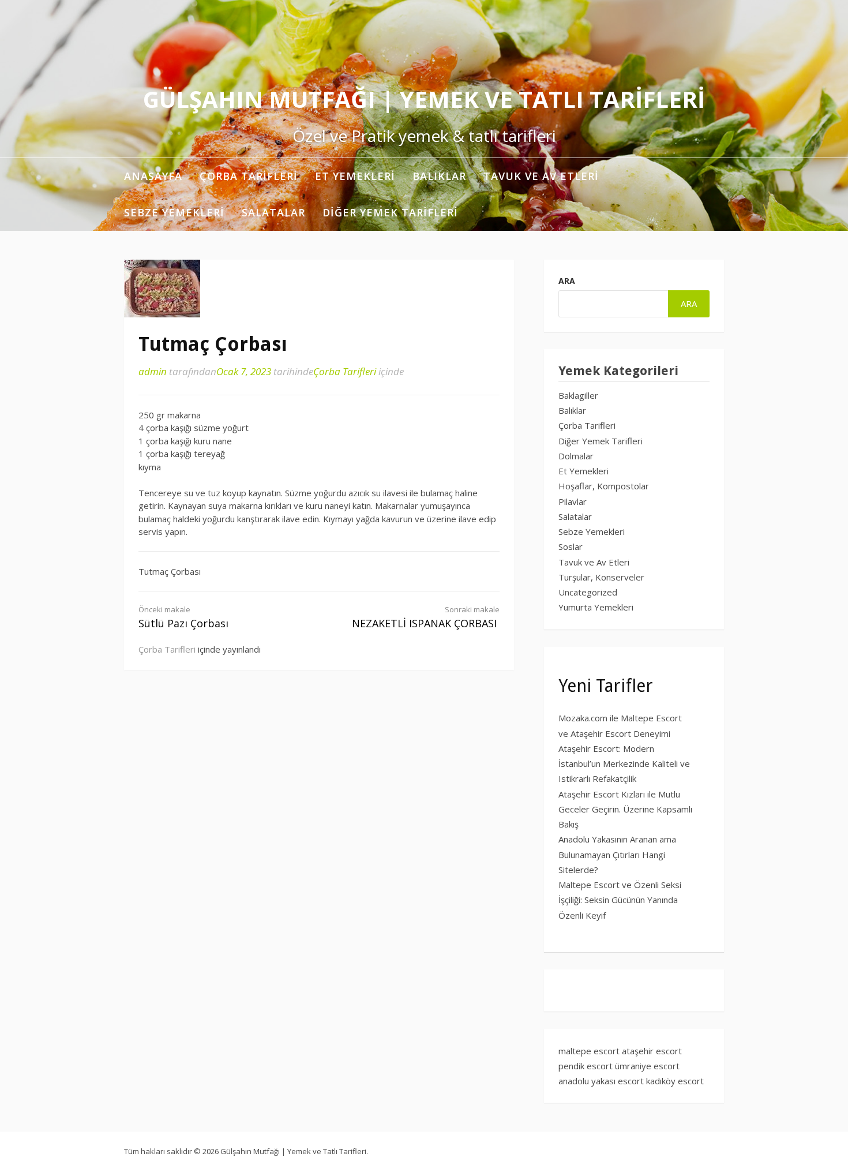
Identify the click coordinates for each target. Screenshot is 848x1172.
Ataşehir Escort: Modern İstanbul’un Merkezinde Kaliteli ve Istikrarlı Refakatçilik (624, 764)
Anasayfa (153, 176)
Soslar (570, 546)
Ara (566, 280)
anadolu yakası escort (601, 1081)
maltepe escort (589, 1051)
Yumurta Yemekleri (595, 607)
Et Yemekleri (355, 176)
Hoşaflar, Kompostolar (603, 486)
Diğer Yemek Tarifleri (390, 212)
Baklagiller (578, 395)
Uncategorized (587, 592)
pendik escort (585, 1066)
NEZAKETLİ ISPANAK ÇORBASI (426, 617)
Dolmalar (576, 456)
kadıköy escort (675, 1081)
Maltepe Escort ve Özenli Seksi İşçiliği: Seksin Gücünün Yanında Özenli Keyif (619, 900)
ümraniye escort (647, 1066)
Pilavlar (572, 501)
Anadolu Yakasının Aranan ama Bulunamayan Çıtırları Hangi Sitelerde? (617, 854)
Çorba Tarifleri (249, 176)
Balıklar (439, 176)
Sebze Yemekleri (174, 212)
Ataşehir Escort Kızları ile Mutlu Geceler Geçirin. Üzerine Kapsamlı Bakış (625, 809)
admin (152, 371)
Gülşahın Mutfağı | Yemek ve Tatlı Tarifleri (424, 99)
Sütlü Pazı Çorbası (183, 617)
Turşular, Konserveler (601, 577)
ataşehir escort (652, 1051)
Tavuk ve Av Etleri (541, 176)
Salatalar (273, 212)
